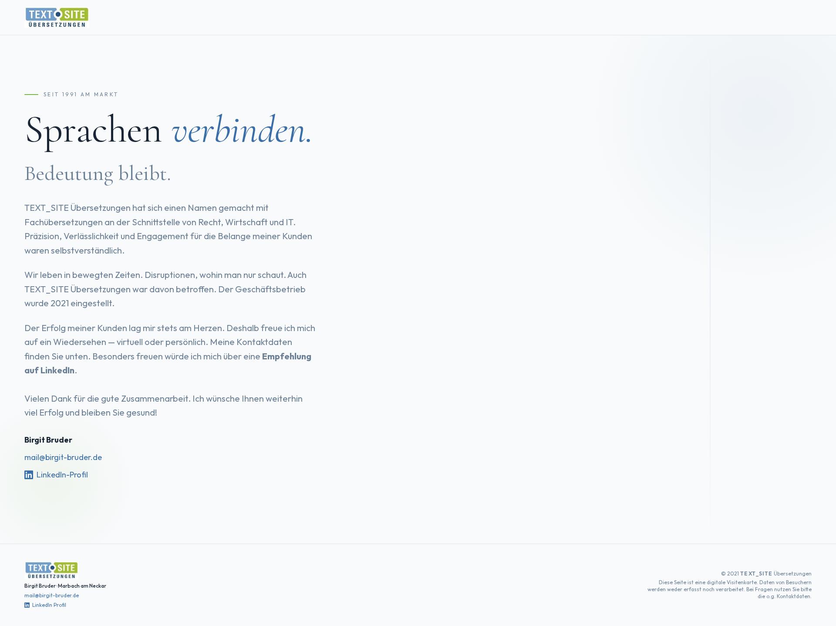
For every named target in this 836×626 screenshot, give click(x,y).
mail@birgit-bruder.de (63, 457)
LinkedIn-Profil (62, 475)
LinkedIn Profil (49, 605)
